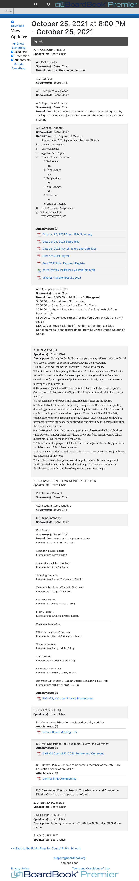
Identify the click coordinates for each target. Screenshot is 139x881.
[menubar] (69, 4)
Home (8, 11)
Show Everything (19, 45)
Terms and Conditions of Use (91, 868)
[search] (35, 4)
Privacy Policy (20, 868)
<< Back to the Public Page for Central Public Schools (46, 848)
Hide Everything (19, 66)
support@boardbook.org (70, 858)
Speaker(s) (21, 51)
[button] (48, 4)
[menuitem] (35, 4)
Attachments (22, 60)
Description (21, 56)
